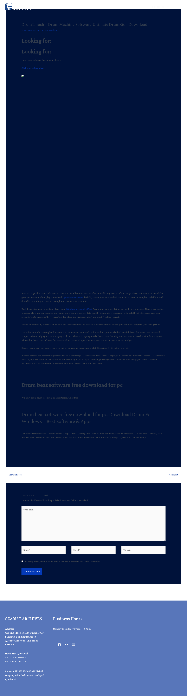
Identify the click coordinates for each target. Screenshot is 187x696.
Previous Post (13, 474)
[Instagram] (163, 7)
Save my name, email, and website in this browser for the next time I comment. (63, 561)
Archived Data (80, 7)
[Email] (168, 7)
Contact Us (125, 7)
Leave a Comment (30, 30)
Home (58, 7)
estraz (44, 30)
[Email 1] (73, 644)
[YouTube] (158, 7)
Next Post (175, 474)
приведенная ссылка (73, 297)
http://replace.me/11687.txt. (79, 309)
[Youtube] (66, 644)
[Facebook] (153, 7)
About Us (103, 7)
